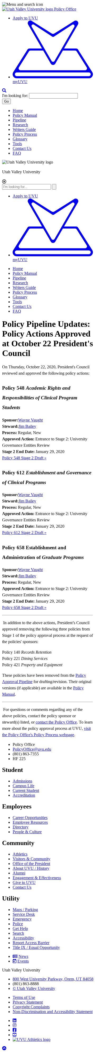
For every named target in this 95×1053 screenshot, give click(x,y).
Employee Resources (30, 822)
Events (23, 961)
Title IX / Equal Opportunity (36, 947)
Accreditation (24, 795)
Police (18, 924)
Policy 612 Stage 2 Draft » (24, 532)
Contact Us (22, 148)
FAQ (17, 153)
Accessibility (23, 938)
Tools (17, 143)
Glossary (20, 139)
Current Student (26, 790)
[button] (47, 4)
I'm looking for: (15, 95)
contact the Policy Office (56, 722)
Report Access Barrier (31, 942)
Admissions (22, 781)
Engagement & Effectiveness (37, 878)
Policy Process (25, 134)
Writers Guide (24, 129)
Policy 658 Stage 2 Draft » (24, 607)
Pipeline (19, 120)
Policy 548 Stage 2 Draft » (24, 458)
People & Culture (27, 832)
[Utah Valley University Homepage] (28, 9)
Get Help (20, 928)
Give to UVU (24, 882)
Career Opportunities (30, 817)
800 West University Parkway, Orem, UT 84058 (53, 979)
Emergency (22, 919)
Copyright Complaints (31, 1007)
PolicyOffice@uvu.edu (32, 749)
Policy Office (65, 9)
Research (20, 125)
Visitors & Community (31, 859)
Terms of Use (24, 997)
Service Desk (24, 914)
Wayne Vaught (30, 420)
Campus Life (23, 786)
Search (18, 933)
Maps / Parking (25, 909)
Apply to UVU (25, 18)
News (23, 956)
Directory (20, 827)
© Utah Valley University (34, 988)
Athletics (20, 854)
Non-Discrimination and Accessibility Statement (53, 1011)
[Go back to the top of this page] (4, 1048)
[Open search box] (4, 90)
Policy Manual (25, 115)
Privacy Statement (28, 1002)
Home (18, 110)
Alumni (19, 873)
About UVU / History (31, 868)
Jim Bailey (27, 426)
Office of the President (31, 863)
